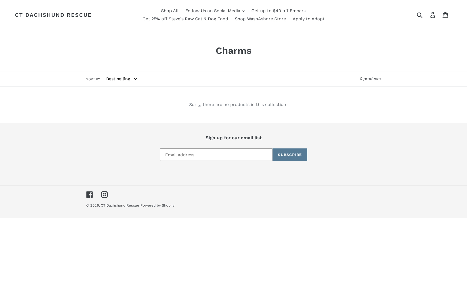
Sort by (93, 79)
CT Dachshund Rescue (53, 15)
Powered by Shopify (158, 205)
